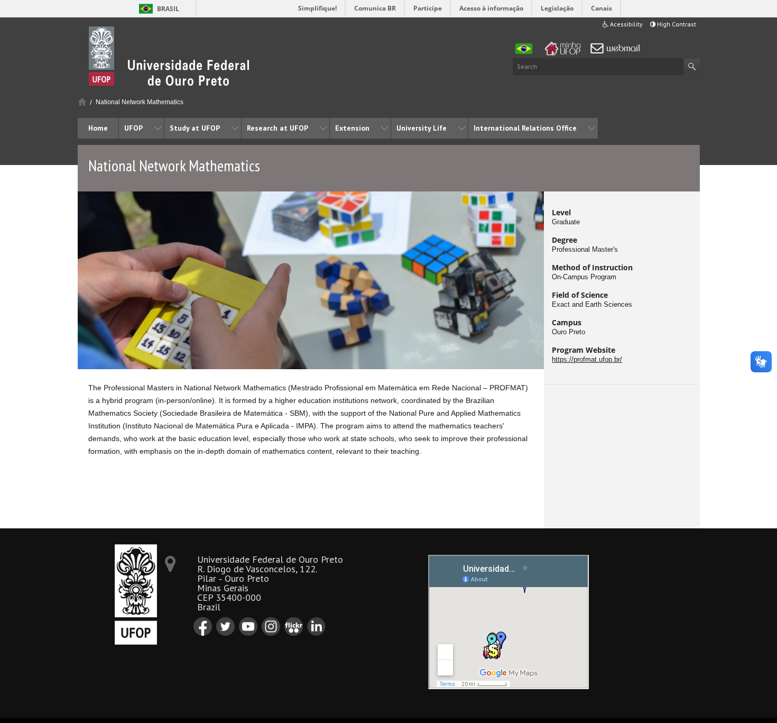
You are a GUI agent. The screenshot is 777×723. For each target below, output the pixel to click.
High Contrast (675, 24)
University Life (421, 128)
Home (82, 101)
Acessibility (625, 24)
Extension (352, 128)
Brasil (168, 8)
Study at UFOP (195, 128)
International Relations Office (525, 128)
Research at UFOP (277, 128)
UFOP (133, 128)
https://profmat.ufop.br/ (587, 359)
